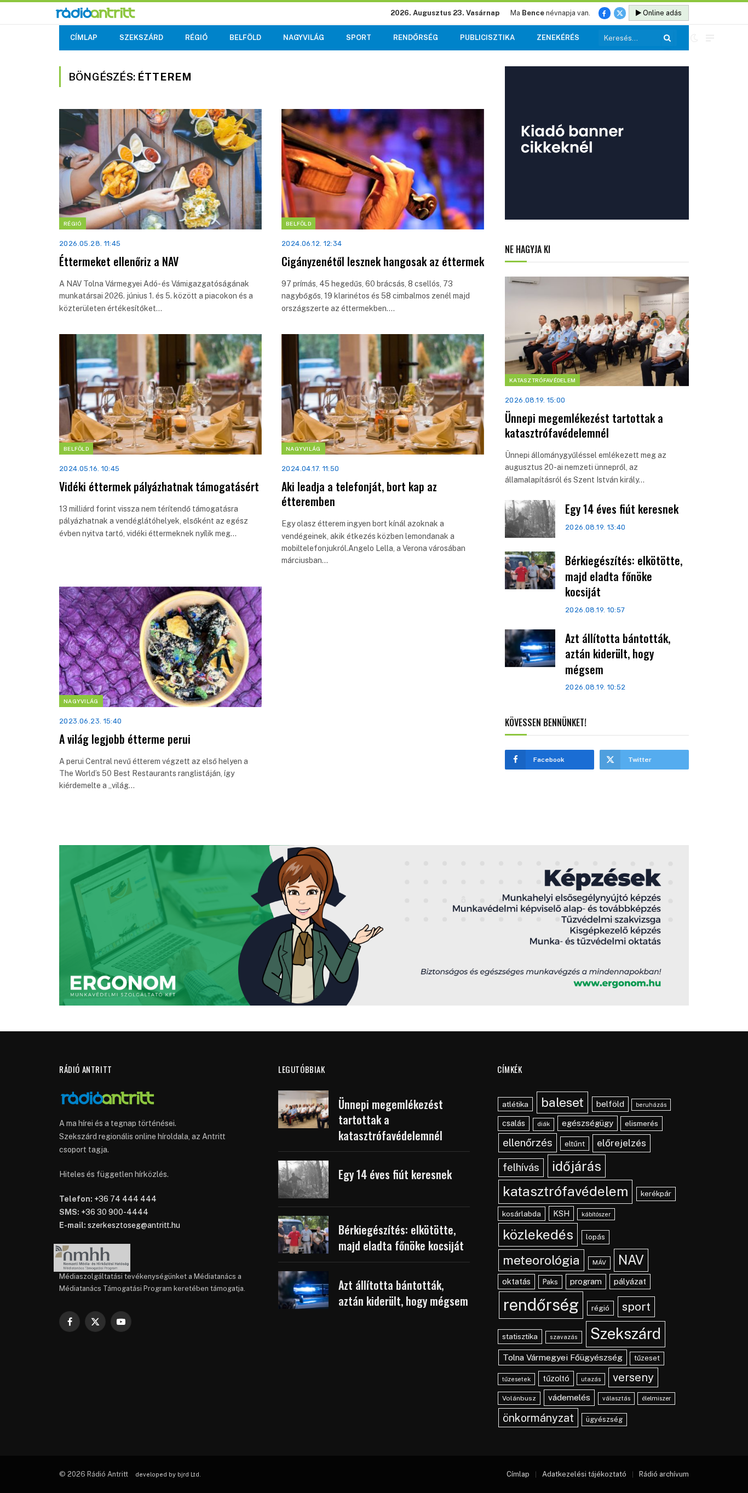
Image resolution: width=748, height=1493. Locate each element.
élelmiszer (656, 1398)
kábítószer (596, 1214)
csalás (513, 1123)
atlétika (515, 1104)
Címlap (83, 37)
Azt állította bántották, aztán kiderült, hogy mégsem (617, 653)
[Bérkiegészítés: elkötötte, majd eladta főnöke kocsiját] (530, 570)
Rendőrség (415, 37)
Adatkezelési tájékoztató (584, 1474)
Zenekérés (558, 37)
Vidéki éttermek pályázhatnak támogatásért (159, 486)
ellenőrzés (528, 1142)
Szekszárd (141, 37)
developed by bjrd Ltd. (168, 1474)
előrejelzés (621, 1143)
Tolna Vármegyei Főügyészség (563, 1357)
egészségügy (587, 1123)
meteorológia (541, 1260)
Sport (358, 37)
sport (636, 1306)
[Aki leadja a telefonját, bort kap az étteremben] (382, 394)
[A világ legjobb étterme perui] (160, 647)
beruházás (651, 1104)
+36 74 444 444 (125, 1199)
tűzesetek (516, 1379)
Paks (550, 1282)
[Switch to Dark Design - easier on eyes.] (694, 37)
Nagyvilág (303, 37)
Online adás (661, 13)
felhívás (521, 1167)
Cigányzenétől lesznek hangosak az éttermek (382, 261)
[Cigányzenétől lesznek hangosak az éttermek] (382, 169)
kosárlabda (521, 1213)
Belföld (245, 37)
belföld (610, 1104)
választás (616, 1398)
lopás (595, 1237)
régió (600, 1307)
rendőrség (541, 1304)
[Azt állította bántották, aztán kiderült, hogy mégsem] (530, 648)
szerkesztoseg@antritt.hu (134, 1225)
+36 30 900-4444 (114, 1212)
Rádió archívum (664, 1474)
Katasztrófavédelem (542, 380)
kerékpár (656, 1193)
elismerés (641, 1123)
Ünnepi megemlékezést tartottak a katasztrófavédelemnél (584, 425)
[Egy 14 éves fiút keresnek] (530, 519)
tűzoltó (556, 1378)
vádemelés (569, 1397)
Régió (196, 37)
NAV (631, 1260)
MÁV (599, 1262)
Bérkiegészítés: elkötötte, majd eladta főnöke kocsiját (623, 576)
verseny (633, 1377)
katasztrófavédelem (565, 1191)
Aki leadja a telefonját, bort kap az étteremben (359, 494)
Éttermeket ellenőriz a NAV (119, 261)
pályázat (630, 1281)
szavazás (564, 1337)
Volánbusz (519, 1398)
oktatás (516, 1281)
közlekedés (538, 1234)
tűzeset (647, 1358)
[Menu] (710, 38)
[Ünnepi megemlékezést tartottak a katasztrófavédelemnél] (597, 331)
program (586, 1281)
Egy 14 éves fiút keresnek (621, 509)
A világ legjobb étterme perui (125, 739)
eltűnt (575, 1143)
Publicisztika (487, 37)
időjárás (576, 1166)
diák (543, 1124)
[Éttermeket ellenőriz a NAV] (160, 169)
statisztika (520, 1336)
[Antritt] (100, 13)
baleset (562, 1102)
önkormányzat (538, 1417)
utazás (591, 1379)
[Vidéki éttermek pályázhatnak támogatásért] (160, 394)
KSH (561, 1213)
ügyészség (604, 1419)
